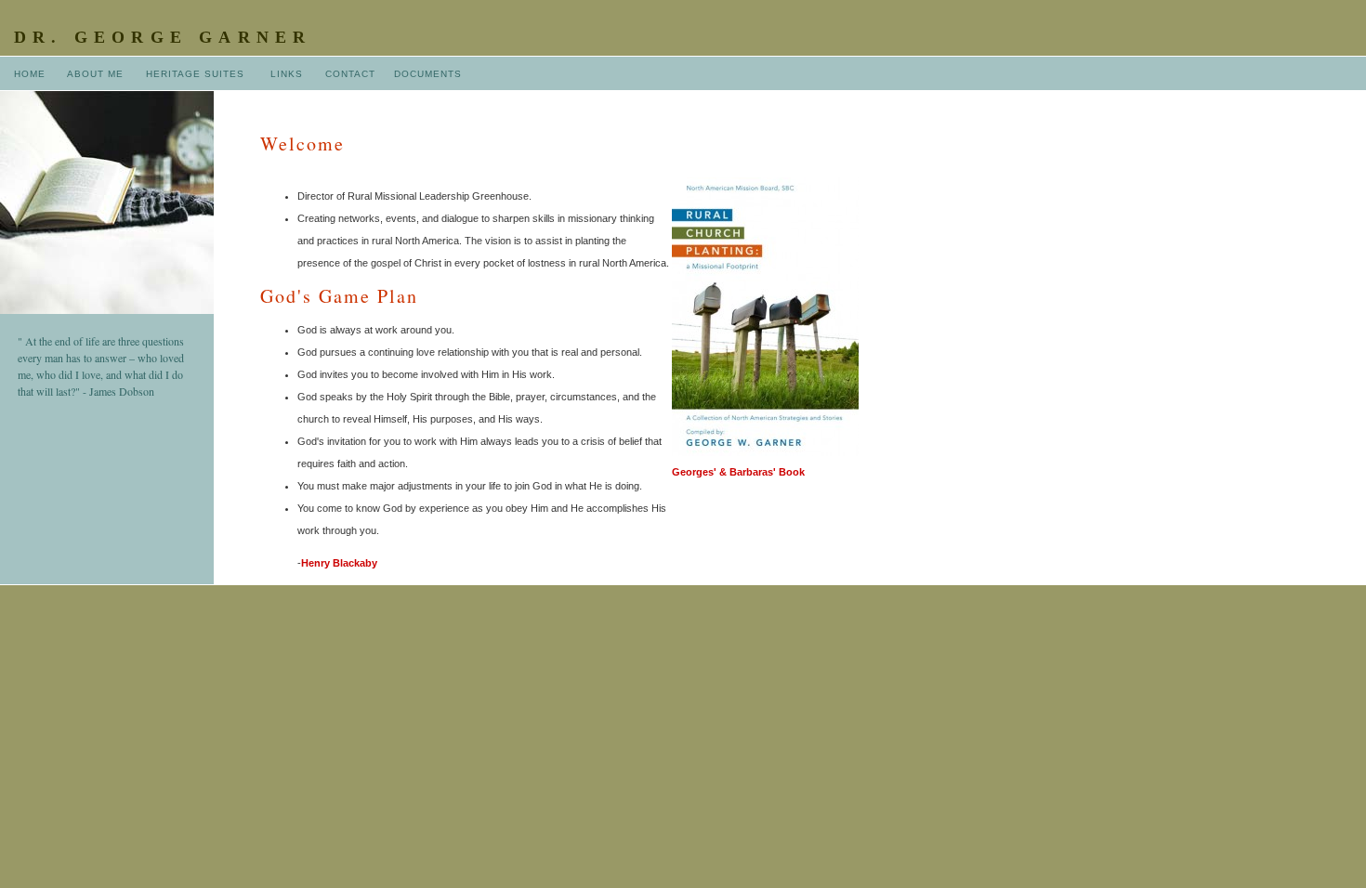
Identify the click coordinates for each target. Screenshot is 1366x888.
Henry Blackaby (339, 562)
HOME (30, 74)
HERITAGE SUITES (195, 74)
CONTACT (350, 74)
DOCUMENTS (428, 74)
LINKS (286, 74)
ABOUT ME (95, 74)
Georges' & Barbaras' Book (738, 471)
